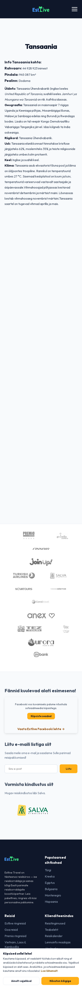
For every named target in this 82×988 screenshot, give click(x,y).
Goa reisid (11, 930)
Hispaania (51, 901)
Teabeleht (51, 930)
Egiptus (50, 883)
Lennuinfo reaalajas (58, 942)
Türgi (48, 870)
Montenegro (53, 895)
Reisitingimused (55, 923)
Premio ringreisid (15, 936)
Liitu (68, 768)
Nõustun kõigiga (60, 981)
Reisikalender (54, 936)
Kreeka (50, 876)
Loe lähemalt (49, 971)
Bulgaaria (51, 889)
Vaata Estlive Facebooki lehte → (41, 729)
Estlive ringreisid (15, 923)
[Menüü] (74, 9)
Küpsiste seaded (41, 716)
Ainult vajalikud (21, 981)
